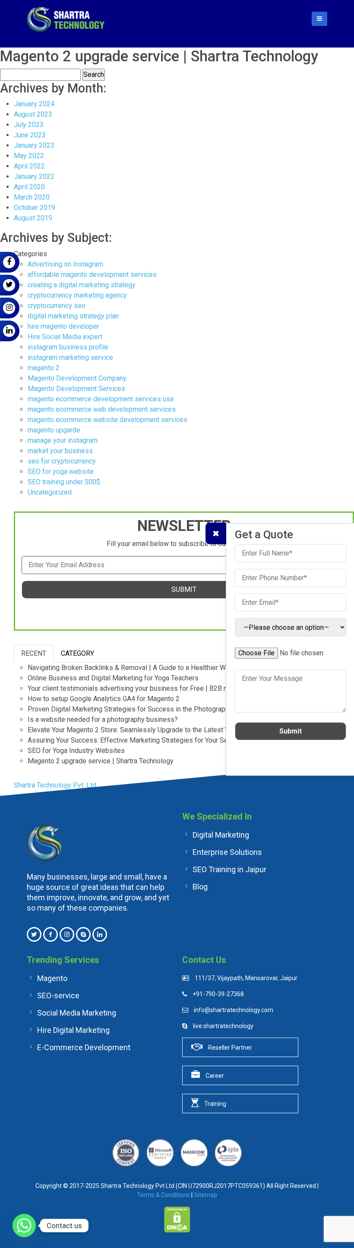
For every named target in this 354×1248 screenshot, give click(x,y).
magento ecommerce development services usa (101, 399)
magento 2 (44, 368)
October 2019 (34, 207)
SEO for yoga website (61, 471)
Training (214, 1103)
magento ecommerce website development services (107, 420)
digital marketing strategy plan (73, 316)
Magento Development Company (77, 378)
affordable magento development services (92, 274)
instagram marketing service (70, 357)
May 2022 (29, 156)
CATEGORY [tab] (77, 653)
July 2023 (29, 125)
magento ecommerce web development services (102, 409)
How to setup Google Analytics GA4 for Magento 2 (104, 699)
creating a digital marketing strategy (82, 285)
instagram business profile (68, 347)
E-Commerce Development (82, 1047)
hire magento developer (63, 326)
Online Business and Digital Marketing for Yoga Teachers (113, 678)
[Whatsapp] (24, 1225)
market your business (60, 451)
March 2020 (32, 197)
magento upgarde (54, 430)
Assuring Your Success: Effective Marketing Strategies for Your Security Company (151, 740)
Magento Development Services (76, 388)
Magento (51, 978)
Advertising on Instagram (65, 264)
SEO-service (57, 995)
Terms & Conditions (163, 1194)
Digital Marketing (220, 834)
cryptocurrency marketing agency (77, 295)
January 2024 (34, 104)
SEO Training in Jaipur (228, 869)
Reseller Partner (229, 1047)
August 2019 (33, 218)
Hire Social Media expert (65, 337)
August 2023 (33, 114)
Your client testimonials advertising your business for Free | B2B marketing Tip (146, 688)
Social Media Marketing (75, 1012)
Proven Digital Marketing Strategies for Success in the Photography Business (145, 709)
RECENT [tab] (33, 653)
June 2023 (30, 135)
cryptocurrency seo (56, 306)
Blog (199, 886)
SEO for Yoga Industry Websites (76, 750)
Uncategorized (50, 492)
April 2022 (29, 166)
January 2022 (34, 176)
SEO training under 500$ (64, 482)
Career (214, 1075)
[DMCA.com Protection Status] (177, 1219)
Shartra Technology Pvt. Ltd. (56, 785)
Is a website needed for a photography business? (104, 719)
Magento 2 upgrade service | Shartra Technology (101, 761)
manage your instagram (63, 440)
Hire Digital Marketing (72, 1030)
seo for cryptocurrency (62, 461)
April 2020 (29, 187)
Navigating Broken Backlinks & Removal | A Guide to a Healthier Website (136, 668)
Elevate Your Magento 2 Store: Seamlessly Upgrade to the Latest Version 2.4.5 (146, 730)
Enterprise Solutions (226, 852)
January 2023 (34, 145)
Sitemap (205, 1194)
